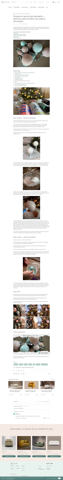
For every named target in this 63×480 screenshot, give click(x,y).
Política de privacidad (10, 478)
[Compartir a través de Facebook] (13, 370)
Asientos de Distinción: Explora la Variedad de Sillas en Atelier (31, 391)
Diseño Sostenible (41, 7)
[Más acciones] (49, 13)
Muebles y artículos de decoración (28, 367)
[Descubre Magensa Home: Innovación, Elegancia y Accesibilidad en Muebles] (15, 385)
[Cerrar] (61, 478)
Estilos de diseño (16, 7)
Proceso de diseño (33, 7)
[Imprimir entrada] (23, 370)
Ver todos (10, 7)
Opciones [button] (48, 478)
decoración (16, 364)
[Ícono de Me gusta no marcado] (16, 418)
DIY (34, 364)
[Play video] (31, 344)
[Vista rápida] (9, 443)
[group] (31, 446)
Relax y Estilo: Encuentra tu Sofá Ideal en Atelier (46, 391)
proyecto (21, 364)
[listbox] (48, 2)
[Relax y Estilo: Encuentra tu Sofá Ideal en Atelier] (47, 385)
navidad (25, 364)
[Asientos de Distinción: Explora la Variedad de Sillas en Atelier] (31, 385)
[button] (27, 2)
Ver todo (53, 379)
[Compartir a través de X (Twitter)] (16, 370)
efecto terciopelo (44, 364)
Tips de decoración (24, 7)
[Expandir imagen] (19, 310)
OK (59, 478)
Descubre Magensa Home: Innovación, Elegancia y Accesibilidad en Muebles (15, 391)
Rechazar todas (53, 478)
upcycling (38, 364)
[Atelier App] (47, 463)
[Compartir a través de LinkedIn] (18, 370)
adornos (30, 364)
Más (46, 7)
